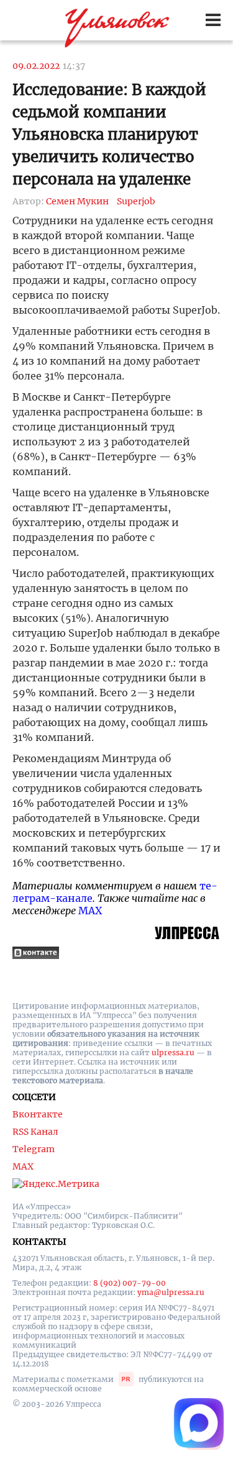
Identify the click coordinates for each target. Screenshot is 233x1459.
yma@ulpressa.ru (170, 1292)
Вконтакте (37, 1114)
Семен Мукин (77, 201)
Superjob (136, 201)
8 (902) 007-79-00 (129, 1283)
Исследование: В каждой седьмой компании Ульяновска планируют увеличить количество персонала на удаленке (109, 134)
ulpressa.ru (173, 1052)
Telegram (33, 1149)
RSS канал (35, 1131)
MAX (90, 910)
